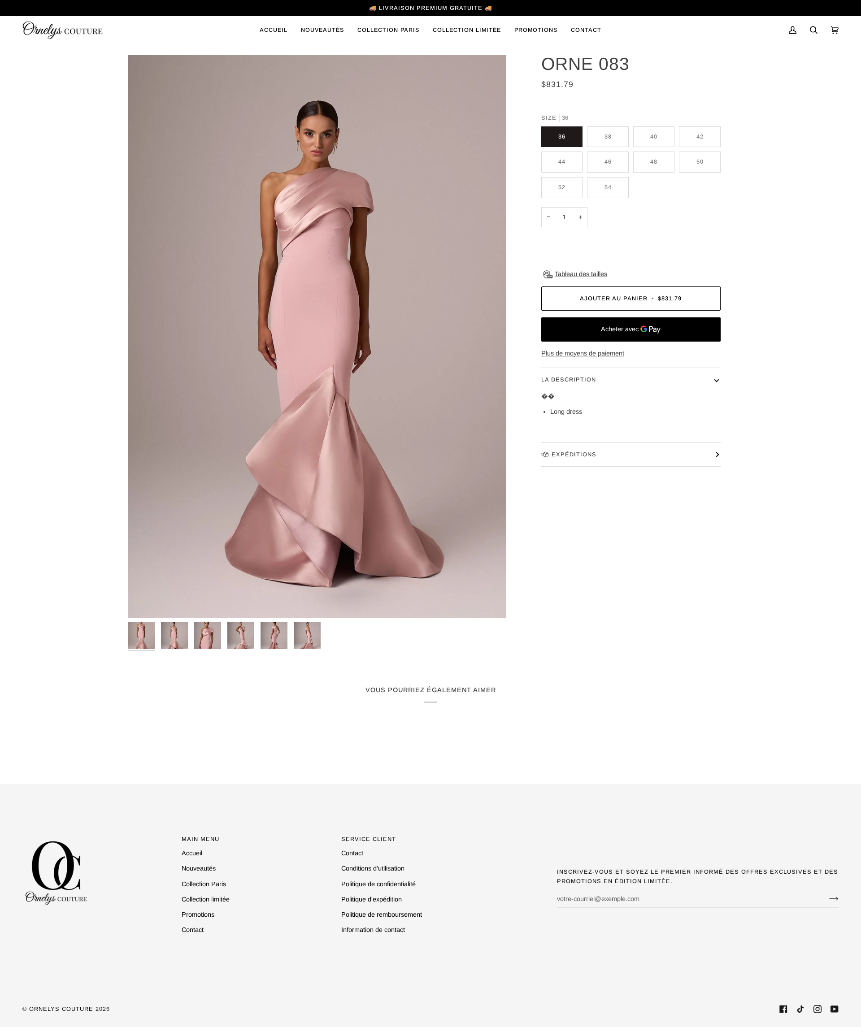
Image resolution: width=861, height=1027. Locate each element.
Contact (193, 929)
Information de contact (373, 929)
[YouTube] (835, 1009)
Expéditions (574, 454)
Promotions (198, 914)
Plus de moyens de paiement (582, 353)
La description (568, 379)
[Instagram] (817, 1009)
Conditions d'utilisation (372, 868)
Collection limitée (206, 899)
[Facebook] (783, 1009)
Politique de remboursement (381, 914)
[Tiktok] (800, 1009)
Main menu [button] (200, 839)
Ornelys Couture (61, 1008)
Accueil (192, 853)
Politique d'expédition (371, 899)
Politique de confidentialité (378, 884)
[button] (388, 30)
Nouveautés (199, 868)
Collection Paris (204, 884)
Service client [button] (368, 839)
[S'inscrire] (827, 899)
